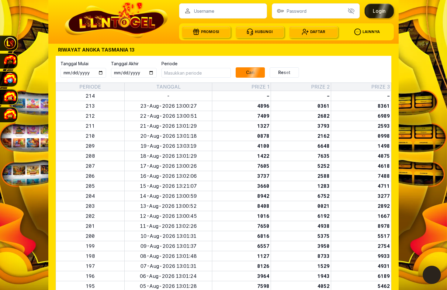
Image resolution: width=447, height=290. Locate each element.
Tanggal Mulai (74, 63)
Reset (284, 72)
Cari (250, 72)
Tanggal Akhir (125, 63)
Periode (169, 63)
